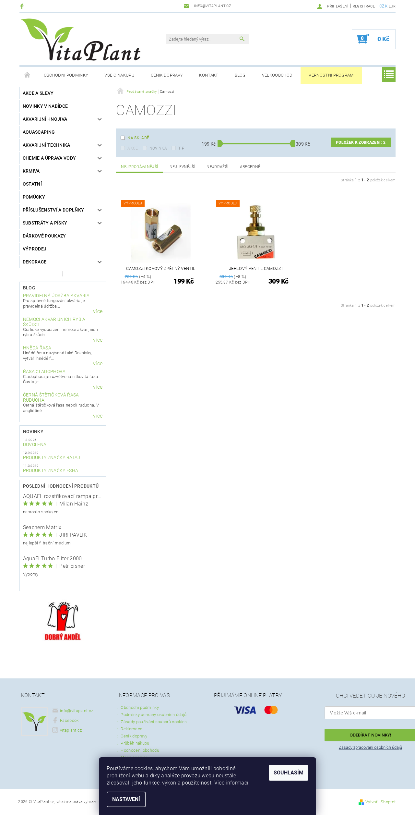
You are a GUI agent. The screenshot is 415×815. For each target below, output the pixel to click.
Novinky (33, 431)
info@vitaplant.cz (76, 710)
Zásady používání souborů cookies (154, 721)
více (97, 311)
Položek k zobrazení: (360, 142)
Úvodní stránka (27, 75)
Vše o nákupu (119, 75)
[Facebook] (22, 6)
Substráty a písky (45, 222)
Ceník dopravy (167, 75)
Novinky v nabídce (45, 106)
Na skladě (138, 138)
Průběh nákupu (135, 743)
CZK (383, 6)
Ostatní (32, 184)
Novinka (158, 148)
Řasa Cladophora (44, 371)
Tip (181, 148)
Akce (132, 148)
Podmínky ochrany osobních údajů (153, 714)
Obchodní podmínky (66, 75)
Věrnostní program (331, 75)
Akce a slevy (38, 93)
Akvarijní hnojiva (45, 119)
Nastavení (126, 799)
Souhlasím (288, 773)
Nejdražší (217, 166)
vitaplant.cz (71, 730)
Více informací (231, 783)
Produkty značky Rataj (51, 457)
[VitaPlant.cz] (80, 39)
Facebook (69, 720)
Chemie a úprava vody (49, 158)
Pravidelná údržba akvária (56, 295)
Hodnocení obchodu (140, 750)
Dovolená (35, 444)
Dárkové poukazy (44, 235)
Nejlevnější (183, 166)
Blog (240, 75)
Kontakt (208, 75)
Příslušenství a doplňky (53, 210)
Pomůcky (34, 197)
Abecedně (250, 166)
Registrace (364, 6)
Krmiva (31, 171)
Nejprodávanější (139, 166)
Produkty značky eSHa (50, 470)
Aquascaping (39, 132)
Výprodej (35, 248)
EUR (392, 6)
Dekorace (35, 261)
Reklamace (131, 728)
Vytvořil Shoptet (380, 801)
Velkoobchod (277, 75)
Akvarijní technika (46, 145)
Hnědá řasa (37, 347)
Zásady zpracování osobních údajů (370, 747)
